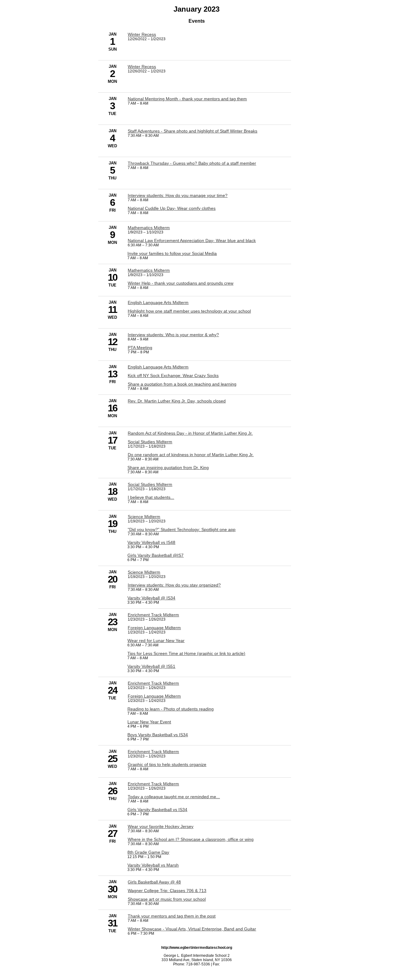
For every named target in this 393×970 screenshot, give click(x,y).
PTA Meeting (140, 347)
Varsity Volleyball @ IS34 (151, 597)
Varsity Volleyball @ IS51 (151, 666)
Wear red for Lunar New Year (156, 640)
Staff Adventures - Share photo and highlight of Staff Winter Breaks (192, 131)
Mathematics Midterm (149, 227)
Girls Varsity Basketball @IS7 (155, 555)
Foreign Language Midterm (154, 627)
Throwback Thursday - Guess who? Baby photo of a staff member (192, 163)
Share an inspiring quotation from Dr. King (168, 467)
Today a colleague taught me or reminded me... (174, 796)
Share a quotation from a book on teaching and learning (182, 384)
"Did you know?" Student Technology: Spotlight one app (181, 529)
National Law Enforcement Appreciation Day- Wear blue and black (192, 240)
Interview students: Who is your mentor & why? (173, 334)
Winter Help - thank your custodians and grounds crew (180, 283)
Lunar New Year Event (149, 721)
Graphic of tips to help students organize (167, 764)
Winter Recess (142, 34)
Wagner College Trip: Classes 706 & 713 (167, 890)
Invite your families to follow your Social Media (172, 253)
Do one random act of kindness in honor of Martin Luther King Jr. (191, 454)
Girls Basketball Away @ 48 (154, 882)
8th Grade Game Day (148, 852)
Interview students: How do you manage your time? (178, 195)
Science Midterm (144, 516)
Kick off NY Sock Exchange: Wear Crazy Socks (173, 375)
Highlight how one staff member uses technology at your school (189, 311)
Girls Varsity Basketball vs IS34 (157, 809)
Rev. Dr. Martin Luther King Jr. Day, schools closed (177, 400)
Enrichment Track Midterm (153, 614)
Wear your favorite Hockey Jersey (160, 826)
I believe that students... (151, 497)
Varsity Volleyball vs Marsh (153, 865)
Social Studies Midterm (150, 441)
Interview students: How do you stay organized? (174, 585)
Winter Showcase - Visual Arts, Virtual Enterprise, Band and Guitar (192, 928)
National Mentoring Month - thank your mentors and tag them (187, 98)
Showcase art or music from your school (167, 899)
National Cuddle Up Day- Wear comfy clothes (172, 208)
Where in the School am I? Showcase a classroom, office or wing (191, 839)
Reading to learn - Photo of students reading (170, 708)
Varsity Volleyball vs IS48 (151, 542)
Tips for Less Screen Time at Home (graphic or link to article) (186, 653)
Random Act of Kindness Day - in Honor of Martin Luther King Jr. (190, 433)
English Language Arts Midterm (158, 302)
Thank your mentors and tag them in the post (172, 916)
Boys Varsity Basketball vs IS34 (157, 734)
